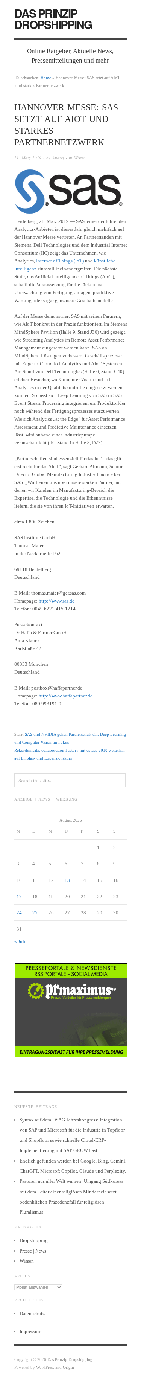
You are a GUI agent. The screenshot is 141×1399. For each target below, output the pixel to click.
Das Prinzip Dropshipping (53, 18)
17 (19, 896)
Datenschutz (32, 1313)
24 (19, 912)
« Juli (20, 941)
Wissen (80, 157)
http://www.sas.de (56, 601)
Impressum (30, 1331)
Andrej (58, 157)
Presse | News (33, 1251)
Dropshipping (34, 1240)
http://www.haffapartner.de (65, 696)
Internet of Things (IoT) (60, 261)
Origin (68, 1367)
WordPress (45, 1367)
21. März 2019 (27, 157)
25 (35, 912)
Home (46, 77)
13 (67, 880)
